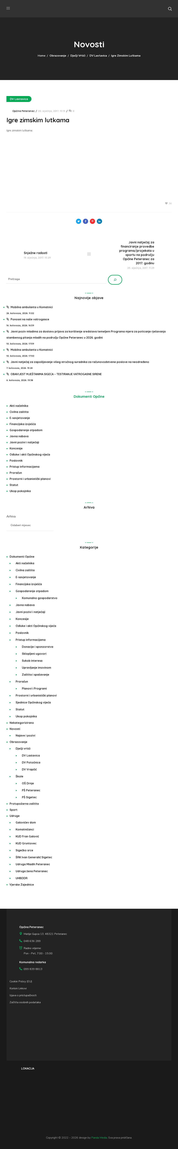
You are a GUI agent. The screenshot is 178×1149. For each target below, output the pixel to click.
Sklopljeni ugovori (34, 653)
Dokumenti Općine (89, 396)
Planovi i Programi (34, 688)
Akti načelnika (19, 405)
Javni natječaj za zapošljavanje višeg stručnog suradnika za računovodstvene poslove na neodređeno (80, 362)
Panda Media (99, 1138)
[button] (170, 8)
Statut (14, 485)
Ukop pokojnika (20, 491)
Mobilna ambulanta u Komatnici (32, 307)
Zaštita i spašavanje (35, 674)
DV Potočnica (31, 762)
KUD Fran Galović (27, 836)
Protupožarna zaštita (24, 803)
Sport (13, 809)
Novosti (15, 729)
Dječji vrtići (77, 56)
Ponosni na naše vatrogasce (30, 319)
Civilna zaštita (19, 412)
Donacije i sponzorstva (37, 646)
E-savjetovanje (20, 418)
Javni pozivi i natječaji (24, 442)
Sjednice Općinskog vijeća (33, 702)
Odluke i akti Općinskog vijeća (30, 454)
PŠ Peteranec (31, 790)
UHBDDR (21, 878)
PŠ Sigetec (29, 797)
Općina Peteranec (23, 111)
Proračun (16, 472)
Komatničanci (25, 829)
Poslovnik (16, 460)
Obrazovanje (58, 56)
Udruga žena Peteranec (32, 871)
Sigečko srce (24, 850)
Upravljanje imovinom (36, 667)
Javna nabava (19, 436)
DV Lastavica (98, 56)
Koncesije (16, 448)
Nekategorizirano (22, 722)
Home (41, 56)
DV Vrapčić (29, 769)
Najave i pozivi (25, 735)
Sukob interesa (32, 660)
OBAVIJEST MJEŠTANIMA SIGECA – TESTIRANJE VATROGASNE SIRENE (56, 374)
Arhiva (11, 516)
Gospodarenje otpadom (26, 430)
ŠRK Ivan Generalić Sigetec (34, 857)
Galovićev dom (26, 822)
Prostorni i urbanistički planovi (30, 479)
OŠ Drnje (28, 783)
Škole (19, 776)
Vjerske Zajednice (22, 884)
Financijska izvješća (23, 424)
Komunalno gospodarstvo (39, 598)
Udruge (15, 816)
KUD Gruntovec (26, 843)
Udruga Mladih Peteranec (33, 864)
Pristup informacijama (24, 466)
